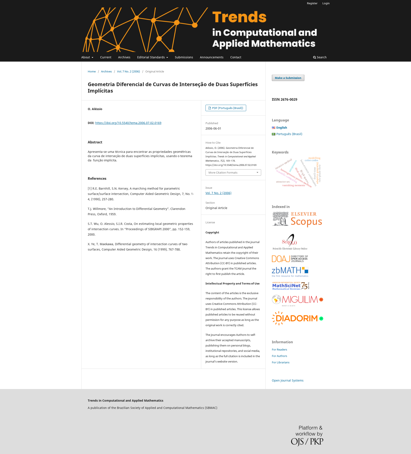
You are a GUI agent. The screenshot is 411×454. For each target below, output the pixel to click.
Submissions (184, 57)
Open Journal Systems (288, 380)
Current (105, 57)
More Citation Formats (222, 172)
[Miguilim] (297, 305)
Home (92, 71)
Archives (124, 57)
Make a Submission (288, 78)
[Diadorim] (297, 324)
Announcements (211, 57)
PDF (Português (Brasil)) (227, 108)
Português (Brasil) (289, 134)
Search (321, 57)
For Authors (279, 356)
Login (326, 3)
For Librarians (280, 362)
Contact (235, 57)
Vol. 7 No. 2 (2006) (128, 71)
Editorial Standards (151, 57)
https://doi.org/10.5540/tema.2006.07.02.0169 (128, 123)
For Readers (279, 349)
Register (312, 3)
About (86, 57)
